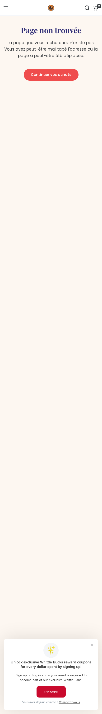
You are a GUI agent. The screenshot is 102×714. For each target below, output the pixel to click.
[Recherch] (87, 8)
